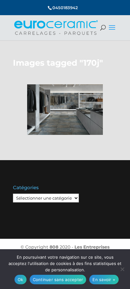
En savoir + (103, 279)
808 (54, 247)
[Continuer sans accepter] (122, 269)
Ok (20, 279)
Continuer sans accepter (58, 279)
